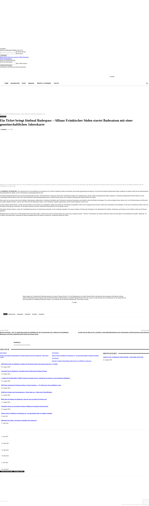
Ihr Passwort (19, 53)
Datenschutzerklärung (6, 58)
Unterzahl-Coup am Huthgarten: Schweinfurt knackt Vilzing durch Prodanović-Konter (24, 371)
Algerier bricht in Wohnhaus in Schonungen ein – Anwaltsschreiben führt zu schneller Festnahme (75, 355)
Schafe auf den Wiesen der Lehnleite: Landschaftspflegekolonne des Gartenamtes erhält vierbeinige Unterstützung (113, 332)
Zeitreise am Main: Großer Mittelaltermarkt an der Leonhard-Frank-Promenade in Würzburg (24, 440)
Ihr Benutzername (21, 52)
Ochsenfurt (41, 314)
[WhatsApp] (35, 134)
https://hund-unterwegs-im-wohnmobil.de (22, 344)
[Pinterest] (28, 134)
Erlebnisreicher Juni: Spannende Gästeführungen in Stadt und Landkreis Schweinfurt (22, 433)
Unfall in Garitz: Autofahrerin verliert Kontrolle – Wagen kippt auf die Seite (123, 357)
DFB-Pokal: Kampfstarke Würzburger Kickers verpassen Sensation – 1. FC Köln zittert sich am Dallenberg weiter (31, 385)
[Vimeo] (146, 69)
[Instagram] (141, 69)
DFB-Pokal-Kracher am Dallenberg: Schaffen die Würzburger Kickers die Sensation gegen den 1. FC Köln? (29, 364)
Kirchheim (34, 314)
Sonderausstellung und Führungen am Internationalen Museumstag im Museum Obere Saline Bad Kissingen (27, 447)
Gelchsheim (27, 314)
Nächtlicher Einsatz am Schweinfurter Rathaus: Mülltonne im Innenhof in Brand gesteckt (24, 406)
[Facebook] (138, 69)
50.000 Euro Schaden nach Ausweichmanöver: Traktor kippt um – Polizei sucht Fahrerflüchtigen (26, 392)
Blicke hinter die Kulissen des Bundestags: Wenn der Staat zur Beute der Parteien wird (24, 399)
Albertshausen (11, 314)
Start (1, 114)
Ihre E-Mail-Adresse (21, 63)
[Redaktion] (7, 343)
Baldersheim (20, 314)
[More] (41, 134)
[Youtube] (148, 69)
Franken (3, 353)
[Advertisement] (74, 98)
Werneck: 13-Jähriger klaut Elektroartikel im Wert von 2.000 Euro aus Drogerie (71, 361)
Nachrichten (3, 116)
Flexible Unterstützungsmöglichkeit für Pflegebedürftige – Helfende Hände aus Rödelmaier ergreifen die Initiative (29, 459)
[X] (143, 69)
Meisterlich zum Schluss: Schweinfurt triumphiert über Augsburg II (19, 420)
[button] (147, 83)
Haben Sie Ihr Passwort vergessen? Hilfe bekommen (14, 57)
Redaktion (4, 129)
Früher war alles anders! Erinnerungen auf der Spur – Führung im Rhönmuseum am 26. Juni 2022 (25, 453)
